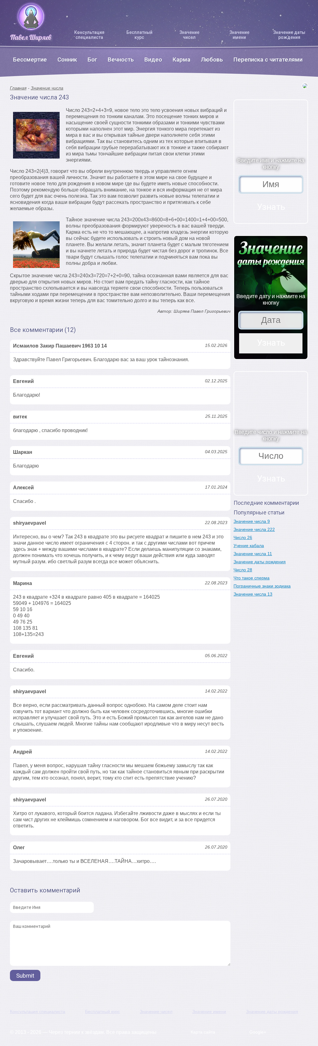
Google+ (257, 1032)
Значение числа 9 (252, 521)
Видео (153, 59)
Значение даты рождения (289, 35)
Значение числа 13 (253, 594)
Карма (181, 59)
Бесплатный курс (139, 35)
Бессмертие (30, 59)
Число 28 (243, 569)
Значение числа (47, 87)
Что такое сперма (252, 577)
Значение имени (239, 35)
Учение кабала (249, 545)
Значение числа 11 (253, 553)
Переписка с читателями (268, 59)
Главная (18, 87)
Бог (92, 59)
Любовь (212, 59)
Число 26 (243, 537)
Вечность (121, 59)
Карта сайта (203, 1032)
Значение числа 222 (254, 529)
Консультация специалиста (89, 35)
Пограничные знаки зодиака (262, 585)
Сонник (67, 59)
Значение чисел (189, 35)
